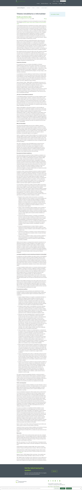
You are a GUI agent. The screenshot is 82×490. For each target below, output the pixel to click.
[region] (41, 488)
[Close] (81, 488)
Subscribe (54, 471)
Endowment (60, 3)
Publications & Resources (44, 3)
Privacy (51, 486)
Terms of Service (56, 486)
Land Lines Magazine (21, 7)
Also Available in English (55, 14)
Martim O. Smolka (19, 18)
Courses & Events (54, 3)
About (64, 3)
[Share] (45, 18)
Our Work (38, 3)
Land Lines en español (44, 7)
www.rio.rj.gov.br (19, 452)
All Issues (33, 7)
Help (49, 486)
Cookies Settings (56, 488)
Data (50, 3)
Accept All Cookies (68, 488)
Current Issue (28, 7)
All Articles (38, 7)
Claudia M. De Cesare (26, 18)
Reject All (62, 488)
